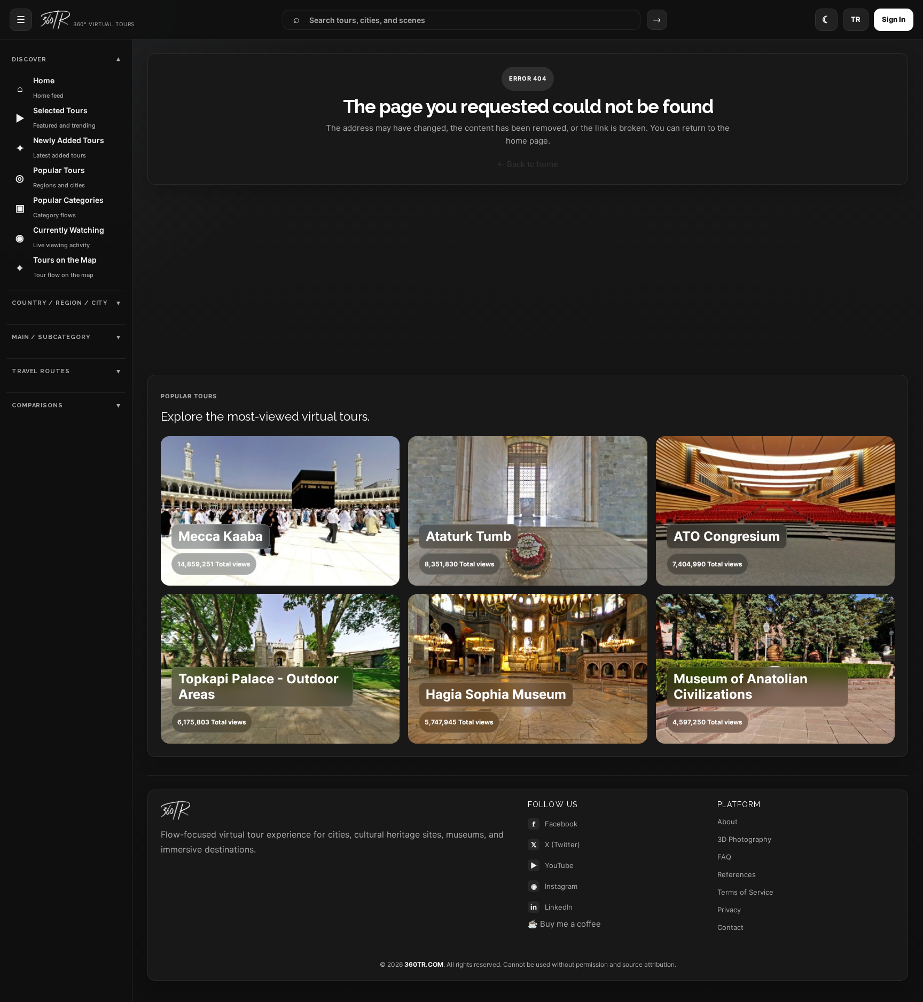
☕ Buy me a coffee (564, 924)
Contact (730, 927)
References (736, 874)
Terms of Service (745, 892)
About (727, 821)
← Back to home (527, 164)
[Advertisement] (527, 279)
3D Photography (744, 839)
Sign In (893, 19)
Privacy (729, 909)
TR (856, 19)
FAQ (724, 857)
